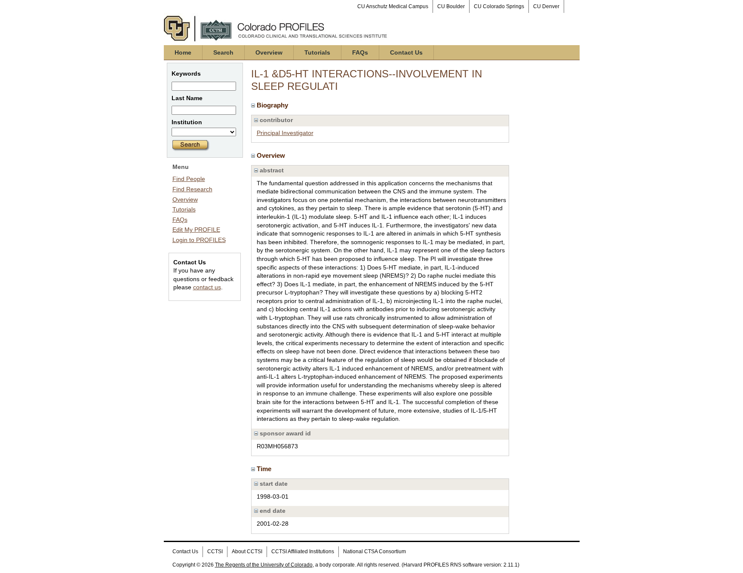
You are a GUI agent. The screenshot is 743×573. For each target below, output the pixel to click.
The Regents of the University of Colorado (264, 565)
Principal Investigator (285, 132)
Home (183, 52)
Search (223, 52)
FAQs (360, 52)
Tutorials (317, 52)
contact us (207, 287)
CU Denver (546, 6)
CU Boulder (451, 6)
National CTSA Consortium (374, 551)
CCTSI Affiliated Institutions (302, 551)
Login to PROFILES (199, 239)
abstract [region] (271, 170)
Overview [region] (272, 155)
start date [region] (273, 483)
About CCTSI (247, 551)
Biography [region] (273, 105)
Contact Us (406, 52)
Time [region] (265, 468)
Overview (268, 52)
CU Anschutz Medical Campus (392, 6)
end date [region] (272, 510)
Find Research (192, 189)
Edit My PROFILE (196, 229)
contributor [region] (275, 119)
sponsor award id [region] (284, 433)
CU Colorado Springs (499, 6)
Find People (188, 178)
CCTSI (215, 551)
